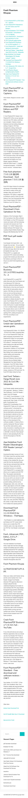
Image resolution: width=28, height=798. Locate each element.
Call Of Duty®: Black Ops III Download (14, 714)
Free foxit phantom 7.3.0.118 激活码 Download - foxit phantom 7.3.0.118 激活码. (15, 32)
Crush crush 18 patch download (12, 779)
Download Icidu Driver (9, 786)
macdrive (6, 771)
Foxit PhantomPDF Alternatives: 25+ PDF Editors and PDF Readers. (14, 26)
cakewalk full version (9, 758)
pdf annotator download (10, 743)
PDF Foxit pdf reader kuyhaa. (13, 40)
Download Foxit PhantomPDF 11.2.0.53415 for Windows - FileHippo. (14, 62)
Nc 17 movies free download (11, 755)
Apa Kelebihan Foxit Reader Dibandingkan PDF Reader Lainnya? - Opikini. (13, 56)
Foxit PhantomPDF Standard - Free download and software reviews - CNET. (15, 82)
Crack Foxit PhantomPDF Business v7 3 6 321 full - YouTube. (13, 76)
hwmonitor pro (7, 783)
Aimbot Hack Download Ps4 (11, 708)
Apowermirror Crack (9, 720)
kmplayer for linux (8, 746)
